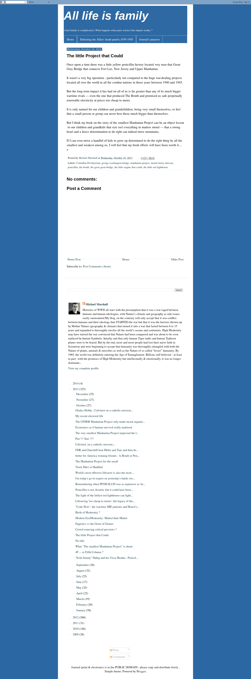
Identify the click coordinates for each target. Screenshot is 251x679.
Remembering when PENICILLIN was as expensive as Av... (110, 484)
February (82, 604)
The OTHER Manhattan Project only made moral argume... (110, 422)
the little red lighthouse (156, 167)
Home (70, 39)
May (79, 587)
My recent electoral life (89, 416)
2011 (76, 623)
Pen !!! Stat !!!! (84, 439)
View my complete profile (83, 368)
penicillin (73, 167)
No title (79, 541)
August (80, 570)
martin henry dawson (162, 163)
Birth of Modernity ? (87, 512)
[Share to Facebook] (150, 158)
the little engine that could (128, 167)
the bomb (84, 167)
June (79, 582)
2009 (76, 634)
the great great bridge (101, 167)
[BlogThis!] (145, 158)
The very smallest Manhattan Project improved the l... (107, 433)
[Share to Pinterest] (153, 158)
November (82, 400)
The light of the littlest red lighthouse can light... (104, 495)
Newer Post (74, 259)
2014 (76, 383)
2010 (76, 629)
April (79, 593)
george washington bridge (115, 163)
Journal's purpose (149, 39)
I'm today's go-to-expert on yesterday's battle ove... (105, 478)
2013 (76, 389)
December (82, 394)
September (83, 565)
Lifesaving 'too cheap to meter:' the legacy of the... (105, 501)
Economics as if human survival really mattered (103, 427)
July (79, 576)
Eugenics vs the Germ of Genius (94, 524)
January (81, 610)
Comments (118, 657)
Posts (115, 650)
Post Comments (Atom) (97, 266)
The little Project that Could (92, 535)
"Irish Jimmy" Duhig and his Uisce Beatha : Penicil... (106, 558)
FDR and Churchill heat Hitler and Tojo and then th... (106, 450)
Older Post (177, 259)
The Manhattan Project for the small (96, 461)
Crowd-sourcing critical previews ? (96, 529)
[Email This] (142, 158)
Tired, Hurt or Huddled (89, 467)
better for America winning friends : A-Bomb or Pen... (107, 456)
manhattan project (139, 163)
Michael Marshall (97, 304)
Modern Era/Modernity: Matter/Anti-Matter (101, 518)
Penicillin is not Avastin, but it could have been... (104, 490)
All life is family (106, 15)
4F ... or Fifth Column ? (89, 552)
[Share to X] (147, 158)
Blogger (141, 671)
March (80, 599)
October (81, 405)
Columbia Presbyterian (88, 163)
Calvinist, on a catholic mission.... (95, 444)
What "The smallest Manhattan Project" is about (103, 546)
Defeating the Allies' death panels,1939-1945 (106, 39)
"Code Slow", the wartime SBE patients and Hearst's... (107, 507)
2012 (76, 617)
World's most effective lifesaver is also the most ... (105, 473)
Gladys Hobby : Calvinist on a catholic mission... (104, 410)
